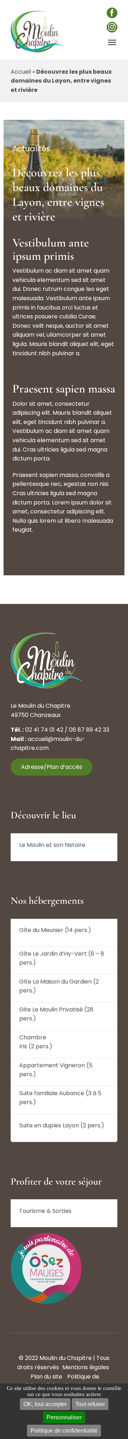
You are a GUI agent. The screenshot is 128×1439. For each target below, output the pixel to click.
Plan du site (46, 1376)
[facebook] (112, 13)
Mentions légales (85, 1367)
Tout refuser (90, 1404)
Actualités (31, 148)
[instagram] (112, 27)
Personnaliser (64, 1417)
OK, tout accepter (45, 1404)
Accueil (21, 72)
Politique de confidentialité (64, 1431)
